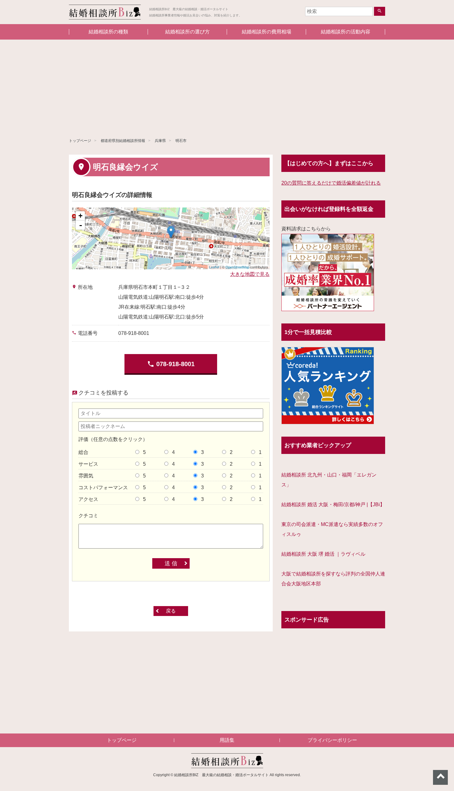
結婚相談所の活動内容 (345, 31)
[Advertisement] (227, 86)
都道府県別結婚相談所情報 (123, 141)
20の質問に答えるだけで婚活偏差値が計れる (331, 183)
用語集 (227, 740)
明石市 (181, 141)
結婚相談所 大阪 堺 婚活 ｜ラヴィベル (323, 554)
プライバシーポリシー (332, 740)
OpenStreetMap (237, 266)
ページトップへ (440, 777)
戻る (171, 611)
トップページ (80, 141)
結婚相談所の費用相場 (266, 31)
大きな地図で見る (250, 274)
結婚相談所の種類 (108, 31)
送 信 (171, 563)
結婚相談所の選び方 (187, 31)
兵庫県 (160, 141)
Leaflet (214, 266)
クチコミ (88, 515)
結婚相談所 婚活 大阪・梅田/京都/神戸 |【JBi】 (333, 504)
